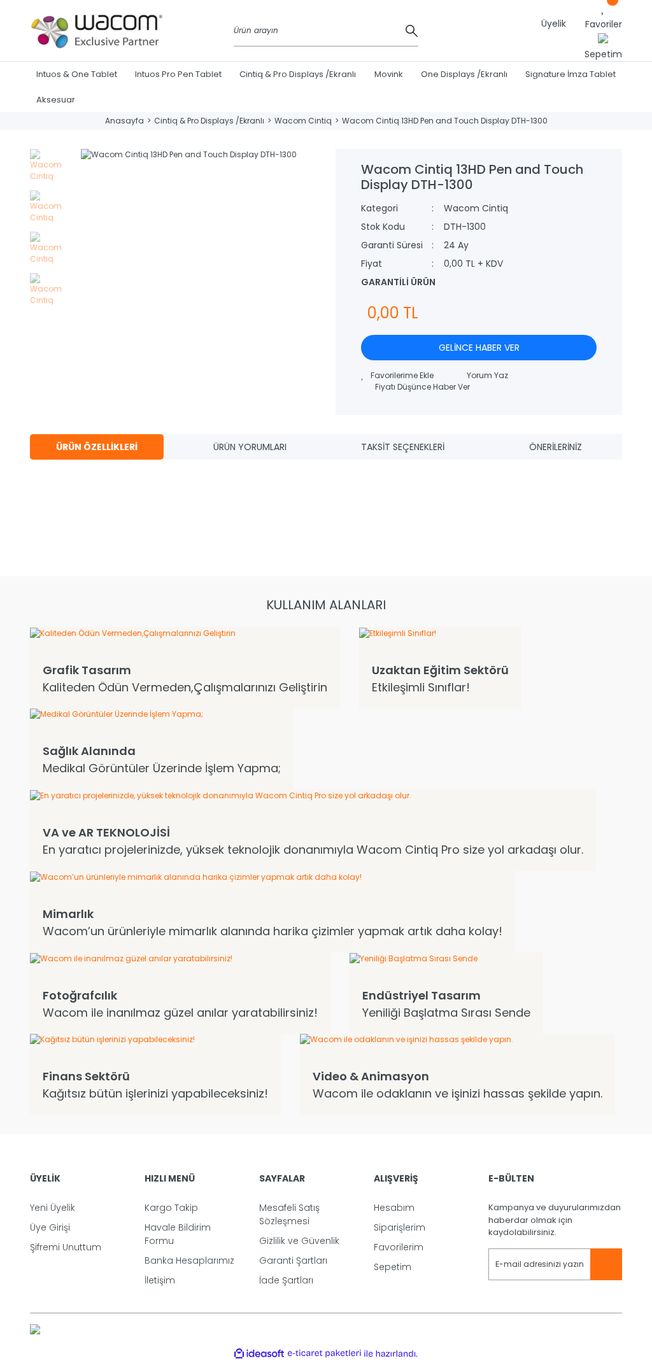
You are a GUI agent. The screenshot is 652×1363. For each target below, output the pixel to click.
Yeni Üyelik (52, 1207)
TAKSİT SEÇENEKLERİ (402, 447)
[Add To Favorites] (397, 375)
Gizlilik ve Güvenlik (299, 1240)
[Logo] (97, 31)
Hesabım (394, 1207)
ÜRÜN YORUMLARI (250, 447)
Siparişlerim (399, 1227)
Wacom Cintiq (476, 208)
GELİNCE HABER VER (479, 347)
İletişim (160, 1280)
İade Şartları (286, 1280)
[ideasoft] (259, 1354)
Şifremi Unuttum (65, 1247)
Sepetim (392, 1267)
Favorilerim (398, 1247)
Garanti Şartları (293, 1260)
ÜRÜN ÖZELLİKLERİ (97, 447)
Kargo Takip (171, 1207)
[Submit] (606, 1264)
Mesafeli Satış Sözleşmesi (289, 1214)
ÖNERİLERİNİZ (555, 447)
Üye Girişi (50, 1227)
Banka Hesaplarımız (189, 1260)
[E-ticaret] (324, 1353)
